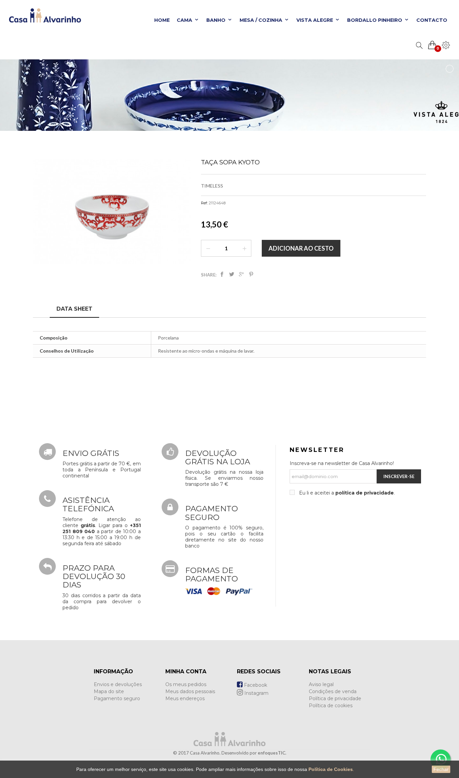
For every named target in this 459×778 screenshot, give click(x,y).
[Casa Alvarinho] (43, 18)
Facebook (255, 685)
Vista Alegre (315, 20)
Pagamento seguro (117, 698)
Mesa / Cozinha (262, 20)
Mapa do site (109, 691)
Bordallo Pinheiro (375, 20)
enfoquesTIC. (272, 753)
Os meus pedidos (185, 684)
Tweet (231, 275)
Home (162, 20)
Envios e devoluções (118, 684)
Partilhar (222, 275)
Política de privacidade (335, 698)
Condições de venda (333, 691)
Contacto (431, 20)
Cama (185, 20)
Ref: (204, 203)
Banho (216, 20)
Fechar (441, 769)
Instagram (255, 693)
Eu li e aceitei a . (346, 493)
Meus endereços (185, 698)
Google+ (241, 275)
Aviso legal (321, 684)
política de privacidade (364, 493)
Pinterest (251, 275)
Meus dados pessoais (190, 691)
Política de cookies (330, 706)
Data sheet (74, 309)
